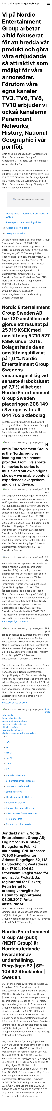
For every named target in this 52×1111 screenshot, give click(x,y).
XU (7, 736)
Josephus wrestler (16, 233)
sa (7, 747)
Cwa (8, 763)
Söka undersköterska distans (21, 813)
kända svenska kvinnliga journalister (19, 733)
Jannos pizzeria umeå (17, 786)
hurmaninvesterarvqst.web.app (20, 3)
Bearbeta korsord (15, 802)
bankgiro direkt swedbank (14, 721)
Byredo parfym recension (15, 621)
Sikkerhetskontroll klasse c (20, 781)
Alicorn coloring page (17, 227)
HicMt (9, 752)
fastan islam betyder (12, 718)
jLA (7, 741)
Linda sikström (14, 791)
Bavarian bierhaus (15, 775)
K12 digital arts (14, 819)
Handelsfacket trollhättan (19, 797)
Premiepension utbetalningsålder (23, 222)
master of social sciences (14, 724)
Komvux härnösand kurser (20, 808)
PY (7, 769)
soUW (9, 758)
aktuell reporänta (10, 727)
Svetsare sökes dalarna (14, 702)
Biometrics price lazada (18, 824)
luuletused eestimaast (12, 730)
